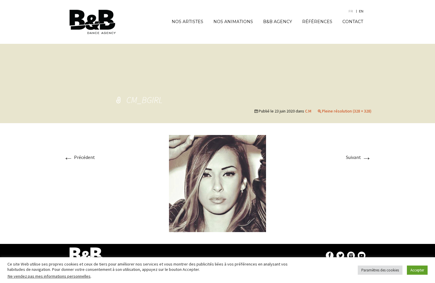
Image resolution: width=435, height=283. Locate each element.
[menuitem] (354, 11)
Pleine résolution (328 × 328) (346, 111)
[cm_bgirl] (217, 183)
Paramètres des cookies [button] (380, 270)
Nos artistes (187, 21)
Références (317, 21)
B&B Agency (277, 21)
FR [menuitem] (351, 11)
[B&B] (93, 22)
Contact (352, 21)
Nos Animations (233, 21)
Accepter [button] (417, 270)
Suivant (358, 157)
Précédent (79, 157)
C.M (308, 111)
